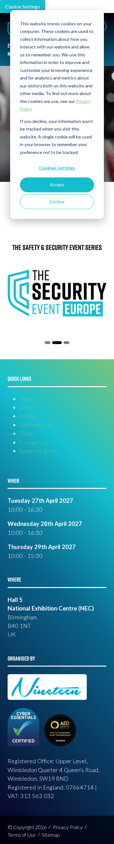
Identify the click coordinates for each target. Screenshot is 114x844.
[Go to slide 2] (47, 342)
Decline (57, 201)
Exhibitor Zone (38, 450)
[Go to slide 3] (57, 342)
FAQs (26, 433)
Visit (25, 407)
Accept (57, 184)
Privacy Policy (68, 827)
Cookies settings (57, 167)
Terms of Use (22, 835)
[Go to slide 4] (66, 342)
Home (26, 398)
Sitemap (51, 835)
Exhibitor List (36, 424)
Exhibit (28, 415)
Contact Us (33, 442)
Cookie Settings (22, 6)
